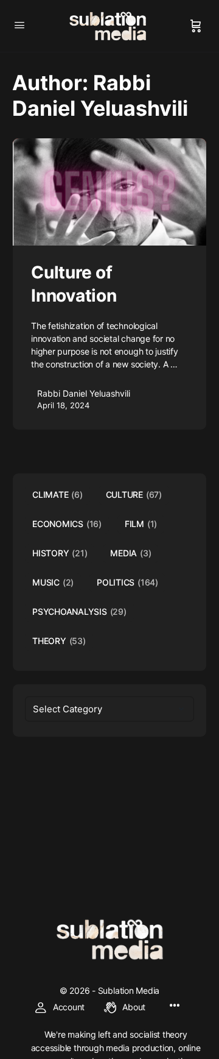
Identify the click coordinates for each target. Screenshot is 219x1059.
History (59, 553)
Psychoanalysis (79, 611)
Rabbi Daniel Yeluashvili (83, 393)
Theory (59, 641)
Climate (57, 494)
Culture (134, 494)
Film (141, 524)
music (53, 582)
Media (130, 553)
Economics (67, 524)
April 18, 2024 (63, 405)
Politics (127, 582)
